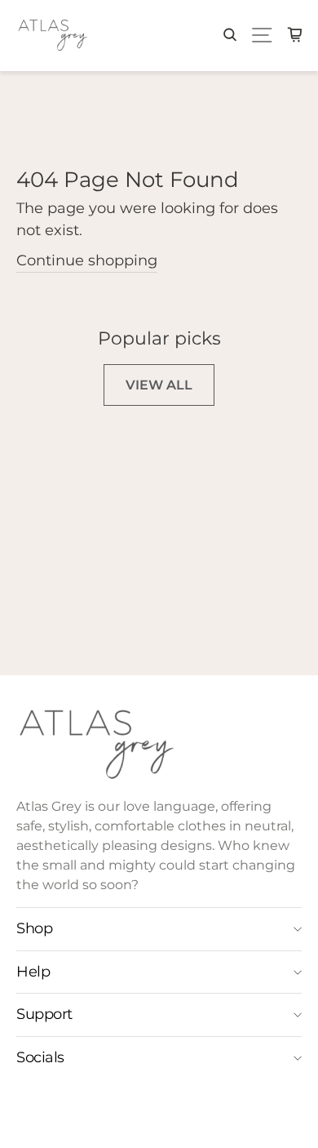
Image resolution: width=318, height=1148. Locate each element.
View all (159, 385)
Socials (40, 1057)
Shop (34, 928)
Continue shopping (86, 260)
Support (44, 1014)
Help (33, 972)
